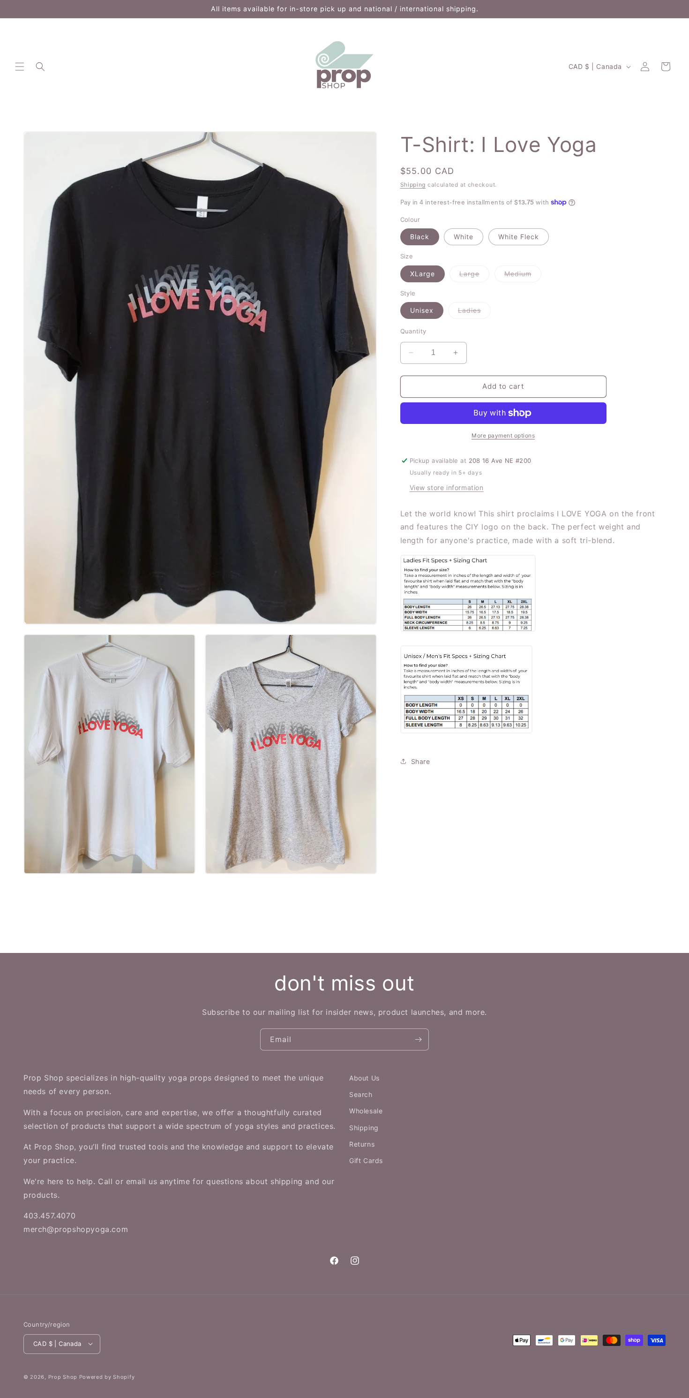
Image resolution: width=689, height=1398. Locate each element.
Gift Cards (366, 1160)
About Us (364, 1078)
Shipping (413, 184)
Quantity (413, 331)
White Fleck (518, 237)
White (463, 237)
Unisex (422, 310)
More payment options (503, 435)
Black (419, 237)
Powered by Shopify (107, 1376)
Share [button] (420, 761)
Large (474, 275)
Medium (522, 275)
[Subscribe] (418, 1039)
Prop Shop (62, 1376)
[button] (19, 66)
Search (361, 1094)
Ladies (474, 312)
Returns (361, 1144)
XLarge (422, 274)
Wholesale (365, 1111)
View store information (447, 487)
